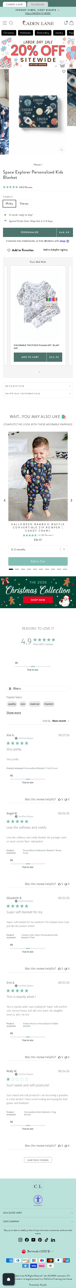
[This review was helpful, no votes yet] (59, 799)
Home (37, 165)
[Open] (9, 1279)
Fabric (8, 196)
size (23, 704)
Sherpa (24, 203)
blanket (48, 704)
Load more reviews (38, 1160)
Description (15, 386)
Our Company (11, 1221)
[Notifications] (65, 23)
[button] (38, 71)
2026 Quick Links (12, 1212)
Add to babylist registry (55, 249)
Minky (9, 203)
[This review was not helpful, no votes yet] (66, 799)
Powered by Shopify (38, 1284)
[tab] (14, 4)
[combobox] (56, 720)
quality (12, 704)
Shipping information (22, 393)
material (34, 704)
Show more (14, 712)
